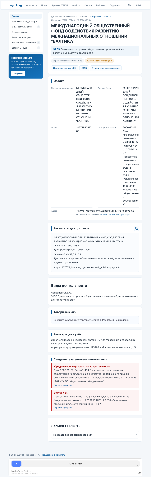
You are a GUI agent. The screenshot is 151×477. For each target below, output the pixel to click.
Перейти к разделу (63, 385)
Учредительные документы (105, 68)
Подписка (115, 5)
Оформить (18, 73)
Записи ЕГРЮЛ (25, 48)
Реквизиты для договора (24, 21)
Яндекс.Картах (108, 214)
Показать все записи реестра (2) (95, 434)
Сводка (15, 16)
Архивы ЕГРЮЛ (60, 5)
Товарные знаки (20, 32)
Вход (138, 5)
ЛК (130, 5)
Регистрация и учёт (22, 37)
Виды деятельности (25, 26)
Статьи (88, 5)
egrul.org (16, 5)
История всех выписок (100, 16)
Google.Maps (123, 214)
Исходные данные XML (64, 68)
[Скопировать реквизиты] (136, 228)
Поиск (44, 5)
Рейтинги (100, 5)
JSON (84, 68)
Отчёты (76, 5)
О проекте (31, 5)
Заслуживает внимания (25, 42)
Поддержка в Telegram (53, 455)
